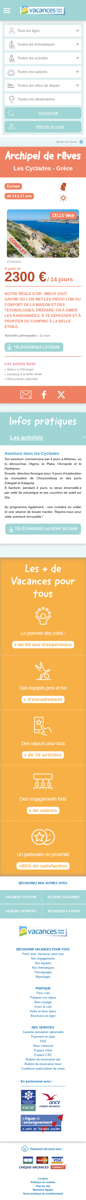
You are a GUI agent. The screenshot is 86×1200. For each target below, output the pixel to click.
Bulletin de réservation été (43, 1059)
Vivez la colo (43, 1006)
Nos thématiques (43, 967)
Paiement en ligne (43, 1036)
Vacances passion (21, 897)
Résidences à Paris (64, 911)
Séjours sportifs (21, 911)
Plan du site (43, 1186)
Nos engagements (43, 958)
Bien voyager (43, 1002)
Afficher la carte (50, 126)
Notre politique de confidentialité (43, 1193)
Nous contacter (43, 1045)
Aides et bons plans (43, 1011)
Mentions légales (43, 1189)
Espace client (43, 1050)
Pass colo (43, 993)
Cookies (43, 1178)
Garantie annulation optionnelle (43, 1032)
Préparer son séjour (43, 997)
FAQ (43, 1041)
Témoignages (43, 972)
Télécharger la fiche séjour (46, 529)
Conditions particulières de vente (43, 1068)
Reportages (43, 976)
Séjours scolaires (63, 897)
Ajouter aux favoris (67, 141)
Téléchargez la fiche (37, 347)
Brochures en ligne (43, 1016)
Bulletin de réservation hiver (43, 1064)
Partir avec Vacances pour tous (43, 954)
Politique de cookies (43, 1182)
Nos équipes (43, 963)
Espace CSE (43, 1055)
